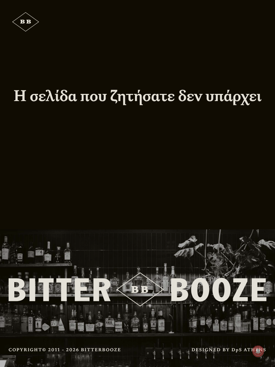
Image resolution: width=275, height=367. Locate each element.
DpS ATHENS (249, 350)
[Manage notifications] (258, 351)
